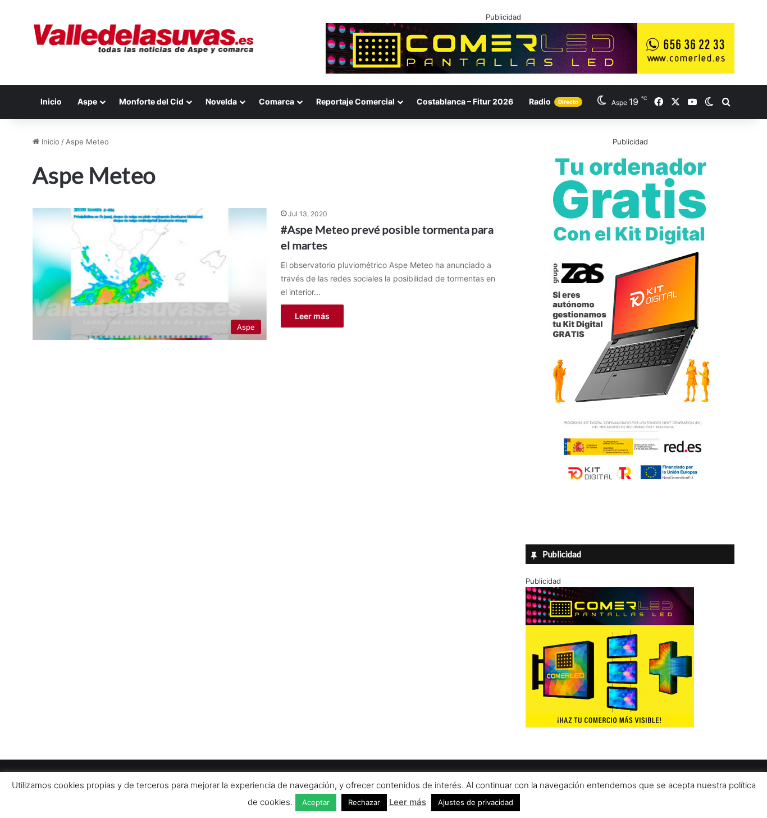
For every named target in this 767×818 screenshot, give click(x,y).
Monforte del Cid (151, 101)
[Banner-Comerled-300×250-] (610, 724)
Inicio (51, 101)
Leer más (312, 316)
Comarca (276, 101)
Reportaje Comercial (355, 101)
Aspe (87, 101)
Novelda (221, 101)
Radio (553, 101)
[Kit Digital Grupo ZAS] (630, 482)
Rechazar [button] (364, 802)
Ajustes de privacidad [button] (475, 802)
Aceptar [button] (316, 802)
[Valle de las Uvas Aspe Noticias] (144, 38)
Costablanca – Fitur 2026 (465, 101)
